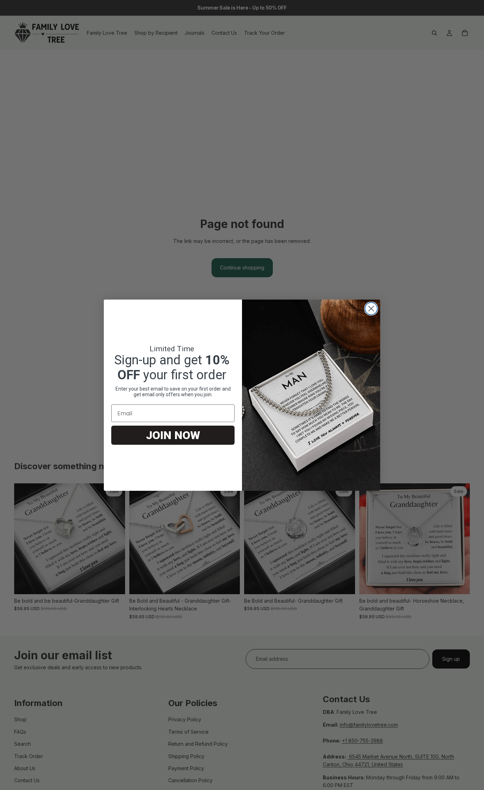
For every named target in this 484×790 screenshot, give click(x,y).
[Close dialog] (371, 308)
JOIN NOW (173, 435)
